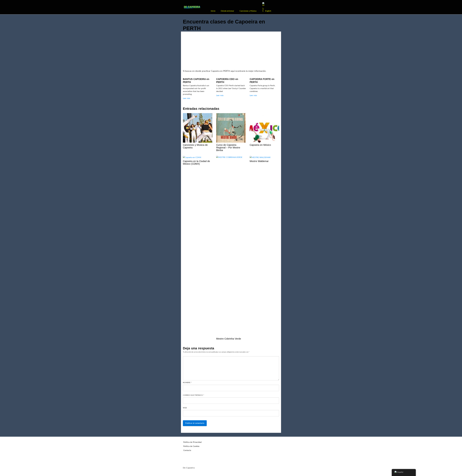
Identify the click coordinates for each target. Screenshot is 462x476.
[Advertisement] (231, 51)
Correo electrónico (193, 395)
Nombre (187, 382)
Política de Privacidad (192, 442)
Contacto (187, 450)
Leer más (186, 98)
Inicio (213, 11)
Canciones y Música (248, 11)
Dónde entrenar (227, 11)
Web (185, 408)
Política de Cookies (191, 446)
